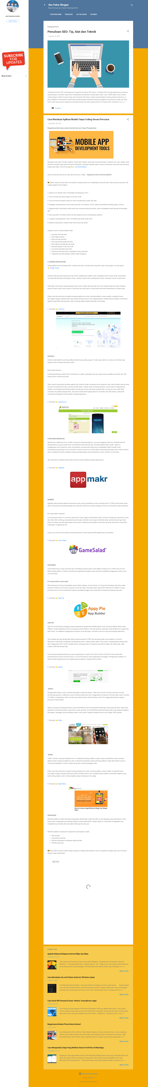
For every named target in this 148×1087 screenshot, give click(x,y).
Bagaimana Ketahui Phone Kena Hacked (64, 1024)
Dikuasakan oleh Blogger (89, 1074)
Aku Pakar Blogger (58, 4)
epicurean (92, 1077)
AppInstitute (62, 784)
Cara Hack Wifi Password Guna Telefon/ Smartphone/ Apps (72, 1001)
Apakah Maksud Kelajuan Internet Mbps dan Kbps (68, 954)
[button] (128, 31)
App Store (55, 862)
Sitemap (93, 14)
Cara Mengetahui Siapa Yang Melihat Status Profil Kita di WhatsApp (76, 1048)
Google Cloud (54, 268)
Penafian (69, 14)
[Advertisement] (88, 926)
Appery (60, 667)
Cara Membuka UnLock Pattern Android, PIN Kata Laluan (71, 977)
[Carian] (132, 5)
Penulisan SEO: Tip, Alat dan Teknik (72, 31)
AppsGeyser (62, 402)
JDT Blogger (81, 14)
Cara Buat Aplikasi (81, 167)
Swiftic (60, 720)
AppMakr (61, 468)
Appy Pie (61, 598)
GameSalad (62, 540)
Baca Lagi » (124, 971)
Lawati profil (12, 21)
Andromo (61, 309)
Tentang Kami (55, 14)
